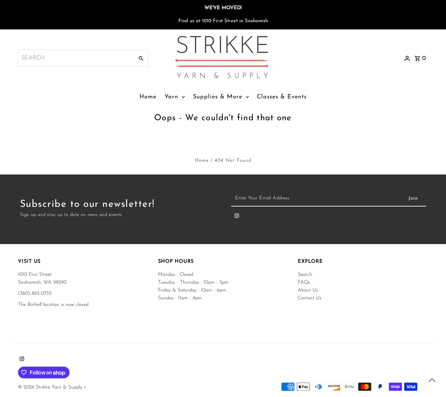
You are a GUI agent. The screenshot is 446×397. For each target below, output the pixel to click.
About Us (308, 290)
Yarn (171, 97)
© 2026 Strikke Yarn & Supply (51, 387)
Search (305, 274)
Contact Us (310, 298)
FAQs (304, 282)
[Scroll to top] (432, 379)
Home (147, 97)
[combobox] (75, 58)
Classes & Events (282, 97)
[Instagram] (236, 217)
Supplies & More (217, 97)
